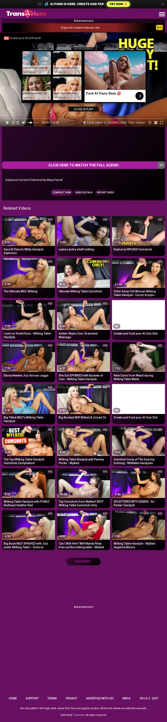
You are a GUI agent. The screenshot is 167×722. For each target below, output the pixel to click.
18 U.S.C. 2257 (148, 698)
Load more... (84, 561)
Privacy (71, 698)
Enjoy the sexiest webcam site (80, 27)
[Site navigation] (162, 14)
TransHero (79, 715)
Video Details (84, 192)
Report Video (105, 192)
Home (13, 698)
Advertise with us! (100, 698)
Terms (52, 698)
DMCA (126, 698)
